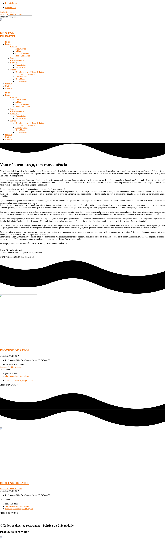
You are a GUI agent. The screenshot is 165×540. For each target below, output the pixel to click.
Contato (8, 88)
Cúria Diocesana (17, 60)
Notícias (8, 86)
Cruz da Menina (22, 53)
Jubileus (18, 51)
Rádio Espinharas (22, 56)
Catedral (13, 46)
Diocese (8, 44)
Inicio (7, 42)
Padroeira (14, 58)
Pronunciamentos (28, 74)
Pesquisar (4, 17)
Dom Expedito (21, 77)
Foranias (8, 84)
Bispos (13, 70)
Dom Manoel (20, 79)
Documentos (20, 49)
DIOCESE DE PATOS (7, 34)
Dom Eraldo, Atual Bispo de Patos (29, 72)
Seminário (14, 63)
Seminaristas (20, 67)
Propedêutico (20, 65)
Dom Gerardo (21, 81)
